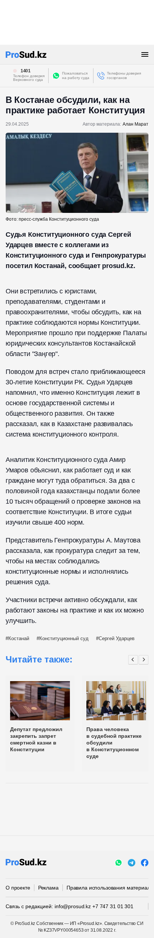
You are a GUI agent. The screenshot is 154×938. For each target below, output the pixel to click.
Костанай (18, 638)
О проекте (18, 887)
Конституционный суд (64, 638)
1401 (26, 70)
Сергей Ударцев (117, 638)
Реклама (48, 887)
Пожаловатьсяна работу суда (75, 75)
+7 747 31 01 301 (112, 906)
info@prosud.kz (73, 906)
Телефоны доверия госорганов (124, 75)
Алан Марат (135, 124)
